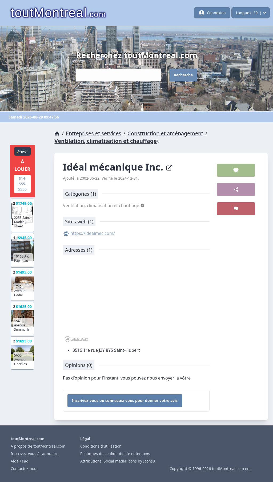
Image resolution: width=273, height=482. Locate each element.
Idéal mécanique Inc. (114, 166)
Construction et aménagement (165, 133)
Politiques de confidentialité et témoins (115, 453)
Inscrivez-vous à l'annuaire (34, 453)
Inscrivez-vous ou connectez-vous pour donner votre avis (125, 400)
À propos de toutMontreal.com (38, 446)
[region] (136, 301)
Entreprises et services (93, 133)
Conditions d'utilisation (101, 446)
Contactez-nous (24, 468)
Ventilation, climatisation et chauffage (105, 140)
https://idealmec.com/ (92, 233)
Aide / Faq (20, 461)
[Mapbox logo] (76, 339)
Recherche (183, 74)
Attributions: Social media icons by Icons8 (117, 461)
